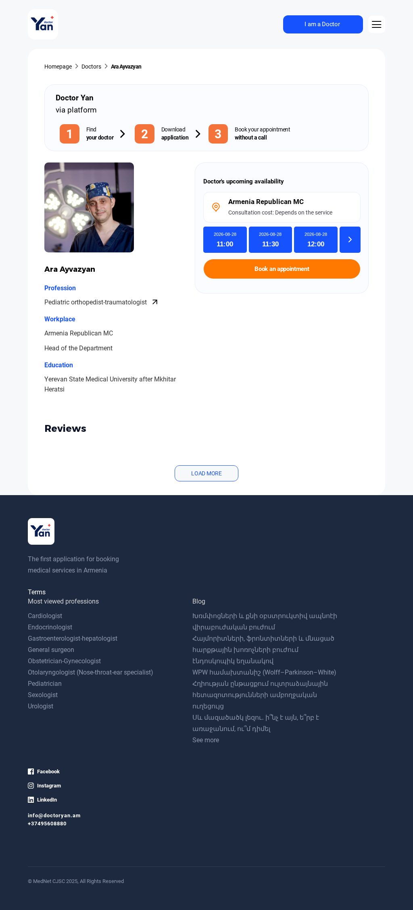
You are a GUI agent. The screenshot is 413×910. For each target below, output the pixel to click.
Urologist (40, 706)
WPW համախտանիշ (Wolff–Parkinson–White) (264, 672)
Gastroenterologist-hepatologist (72, 638)
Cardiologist (45, 616)
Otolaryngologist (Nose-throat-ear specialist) (90, 672)
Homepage (58, 66)
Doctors (91, 66)
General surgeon (51, 650)
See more (205, 740)
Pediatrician (45, 683)
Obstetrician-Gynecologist (64, 661)
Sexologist (43, 695)
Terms (37, 592)
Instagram (49, 786)
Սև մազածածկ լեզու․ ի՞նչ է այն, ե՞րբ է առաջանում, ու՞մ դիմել (255, 723)
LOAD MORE (206, 473)
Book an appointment (281, 269)
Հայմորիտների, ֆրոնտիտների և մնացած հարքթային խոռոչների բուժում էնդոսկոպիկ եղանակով (263, 650)
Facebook (48, 771)
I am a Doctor (322, 24)
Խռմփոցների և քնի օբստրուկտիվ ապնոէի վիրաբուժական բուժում (264, 621)
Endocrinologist (50, 627)
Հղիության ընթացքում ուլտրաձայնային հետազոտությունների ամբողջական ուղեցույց (260, 695)
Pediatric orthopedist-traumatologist (96, 302)
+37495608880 (47, 823)
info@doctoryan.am (54, 815)
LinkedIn (47, 800)
